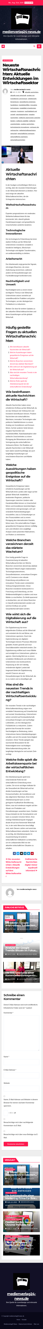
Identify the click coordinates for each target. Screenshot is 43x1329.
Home (18, 1319)
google (14, 1216)
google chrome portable (13, 1219)
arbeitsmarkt (32, 98)
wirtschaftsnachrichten (17, 140)
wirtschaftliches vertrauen (26, 133)
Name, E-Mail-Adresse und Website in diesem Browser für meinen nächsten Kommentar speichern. (21, 1103)
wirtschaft (13, 133)
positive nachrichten (27, 124)
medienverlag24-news (22, 89)
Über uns (36, 1324)
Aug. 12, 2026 (12, 1202)
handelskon (14, 105)
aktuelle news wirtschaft (18, 95)
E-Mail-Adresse (10, 1070)
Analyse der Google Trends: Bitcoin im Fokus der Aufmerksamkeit (20, 950)
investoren (20, 111)
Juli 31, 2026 (11, 1249)
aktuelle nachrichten (31, 92)
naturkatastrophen (22, 114)
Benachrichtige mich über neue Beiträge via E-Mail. (21, 1136)
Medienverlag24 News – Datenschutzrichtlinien (18, 1324)
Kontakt (24, 1319)
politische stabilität (22, 121)
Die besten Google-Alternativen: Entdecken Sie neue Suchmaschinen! (21, 925)
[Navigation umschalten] (39, 46)
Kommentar (8, 1013)
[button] (34, 46)
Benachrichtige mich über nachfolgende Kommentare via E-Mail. (18, 1123)
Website (7, 1083)
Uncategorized (7, 60)
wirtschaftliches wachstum (19, 137)
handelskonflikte (24, 105)
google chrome (23, 1216)
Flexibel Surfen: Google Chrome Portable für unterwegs (19, 1225)
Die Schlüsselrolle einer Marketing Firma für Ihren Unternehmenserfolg (21, 1198)
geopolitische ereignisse (27, 102)
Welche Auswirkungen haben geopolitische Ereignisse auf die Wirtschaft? (22, 355)
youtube (26, 1236)
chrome (8, 1216)
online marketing (11, 1192)
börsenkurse (14, 102)
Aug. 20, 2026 (12, 1178)
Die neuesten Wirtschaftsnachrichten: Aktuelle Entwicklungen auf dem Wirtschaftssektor (14, 867)
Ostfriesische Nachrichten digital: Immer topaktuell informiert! (31, 865)
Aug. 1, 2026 (11, 1228)
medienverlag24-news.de (22, 32)
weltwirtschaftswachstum (27, 130)
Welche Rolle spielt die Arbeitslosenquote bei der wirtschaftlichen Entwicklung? (21, 384)
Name (6, 1057)
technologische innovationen (19, 127)
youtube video (10, 1239)
